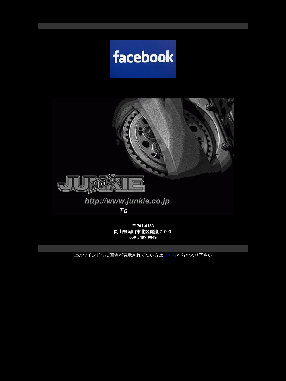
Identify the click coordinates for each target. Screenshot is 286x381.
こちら (170, 255)
